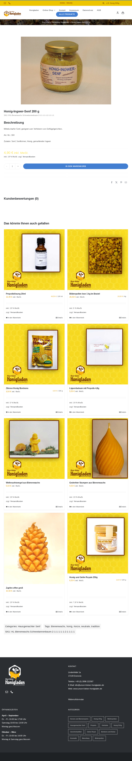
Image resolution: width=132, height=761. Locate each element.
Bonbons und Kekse (108, 732)
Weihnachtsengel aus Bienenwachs (23, 483)
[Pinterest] (121, 182)
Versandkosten (29, 157)
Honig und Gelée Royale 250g (83, 577)
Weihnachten (112, 719)
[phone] (10, 3)
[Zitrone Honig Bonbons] (34, 354)
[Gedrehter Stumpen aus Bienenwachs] (97, 448)
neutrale (85, 626)
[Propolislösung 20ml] (34, 259)
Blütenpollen (99, 738)
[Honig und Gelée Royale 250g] (97, 543)
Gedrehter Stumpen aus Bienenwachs (87, 483)
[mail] (5, 3)
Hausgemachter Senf (29, 626)
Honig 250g (98, 719)
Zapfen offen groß (14, 588)
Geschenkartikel (76, 732)
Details (60, 318)
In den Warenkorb (75, 166)
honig (69, 626)
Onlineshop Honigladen (60, 22)
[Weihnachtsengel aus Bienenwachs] (34, 448)
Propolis (93, 725)
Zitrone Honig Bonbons (17, 388)
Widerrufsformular (76, 699)
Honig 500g (118, 725)
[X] (116, 182)
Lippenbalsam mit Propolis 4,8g (84, 388)
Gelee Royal (91, 732)
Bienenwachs (58, 626)
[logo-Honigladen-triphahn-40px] (12, 11)
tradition (95, 626)
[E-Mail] (125, 182)
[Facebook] (111, 182)
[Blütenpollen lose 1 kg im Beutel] (97, 259)
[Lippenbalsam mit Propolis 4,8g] (97, 354)
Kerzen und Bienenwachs (79, 719)
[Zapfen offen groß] (34, 548)
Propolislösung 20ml (16, 294)
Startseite (45, 22)
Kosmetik (73, 738)
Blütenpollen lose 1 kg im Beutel (84, 294)
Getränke (105, 725)
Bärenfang (85, 738)
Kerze (77, 626)
